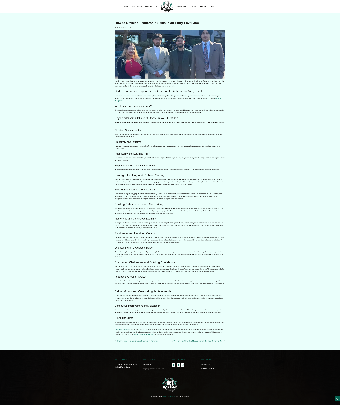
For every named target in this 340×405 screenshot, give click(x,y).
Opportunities (183, 6)
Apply (213, 6)
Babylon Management (123, 329)
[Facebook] (173, 365)
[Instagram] (182, 365)
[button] (337, 398)
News (194, 6)
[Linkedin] (178, 365)
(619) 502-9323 (148, 364)
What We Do (137, 6)
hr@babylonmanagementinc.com (143, 334)
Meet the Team (151, 6)
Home (126, 6)
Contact (203, 6)
